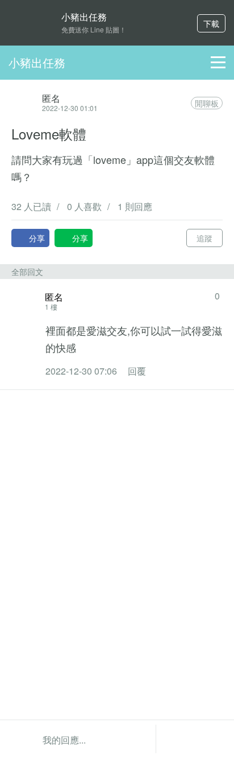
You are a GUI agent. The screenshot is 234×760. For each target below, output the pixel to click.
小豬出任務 (37, 62)
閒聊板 (207, 103)
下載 (211, 23)
